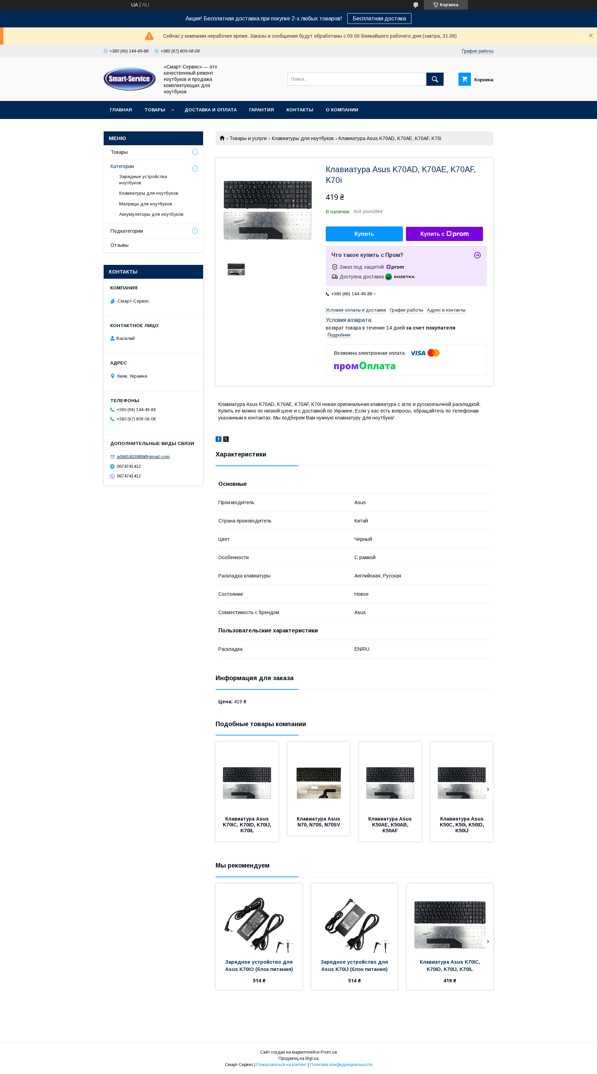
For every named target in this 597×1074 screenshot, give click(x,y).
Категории (122, 166)
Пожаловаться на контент (281, 1064)
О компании (342, 109)
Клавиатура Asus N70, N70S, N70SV (319, 821)
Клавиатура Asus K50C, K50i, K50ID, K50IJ (462, 824)
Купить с (432, 234)
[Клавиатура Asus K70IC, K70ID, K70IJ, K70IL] (247, 776)
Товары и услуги (248, 138)
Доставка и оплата (210, 109)
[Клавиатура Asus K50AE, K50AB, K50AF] (390, 776)
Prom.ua (329, 1052)
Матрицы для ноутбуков (145, 203)
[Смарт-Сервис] (129, 89)
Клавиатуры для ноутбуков (303, 138)
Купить (364, 234)
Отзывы (120, 245)
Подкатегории (127, 231)
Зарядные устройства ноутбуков (143, 179)
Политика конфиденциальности (341, 1064)
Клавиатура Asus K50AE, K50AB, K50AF (390, 824)
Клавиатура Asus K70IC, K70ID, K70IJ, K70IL (248, 824)
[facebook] (218, 440)
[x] (226, 440)
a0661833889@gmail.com (143, 456)
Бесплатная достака (379, 18)
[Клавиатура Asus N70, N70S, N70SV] (319, 776)
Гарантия (261, 109)
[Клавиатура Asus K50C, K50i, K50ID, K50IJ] (462, 776)
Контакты (299, 109)
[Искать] (435, 79)
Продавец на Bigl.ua (298, 1058)
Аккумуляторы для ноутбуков (151, 214)
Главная (121, 109)
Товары (154, 109)
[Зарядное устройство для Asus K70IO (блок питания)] (259, 918)
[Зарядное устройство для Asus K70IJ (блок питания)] (355, 918)
